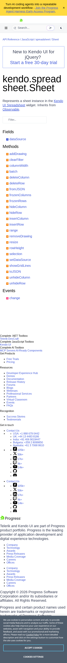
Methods (11, 146)
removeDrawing (20, 236)
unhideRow (17, 283)
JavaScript (27, 39)
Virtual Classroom (17, 399)
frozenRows (18, 201)
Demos (11, 376)
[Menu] (6, 28)
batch (13, 171)
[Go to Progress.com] (10, 519)
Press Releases (16, 553)
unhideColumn (19, 277)
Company (12, 545)
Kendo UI (5, 344)
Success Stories (16, 416)
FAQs (10, 405)
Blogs (10, 387)
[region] (33, 639)
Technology (13, 547)
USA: (26, 433)
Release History (16, 382)
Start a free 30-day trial (33, 62)
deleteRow (17, 183)
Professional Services (19, 393)
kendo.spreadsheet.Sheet (32, 83)
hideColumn (18, 207)
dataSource (17, 139)
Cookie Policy (32, 634)
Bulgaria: (28, 442)
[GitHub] (15, 472)
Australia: (28, 445)
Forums (11, 384)
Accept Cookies (33, 647)
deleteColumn (19, 177)
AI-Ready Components (29, 350)
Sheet (55, 39)
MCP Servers (7, 350)
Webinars (12, 390)
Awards (11, 550)
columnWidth (18, 165)
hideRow (15, 212)
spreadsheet (43, 39)
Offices (10, 562)
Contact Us (13, 430)
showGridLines (20, 265)
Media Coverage (16, 556)
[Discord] (15, 475)
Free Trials (13, 359)
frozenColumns (20, 195)
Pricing (11, 362)
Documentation (15, 379)
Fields (8, 131)
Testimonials (14, 419)
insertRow (16, 224)
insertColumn (18, 218)
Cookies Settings (33, 656)
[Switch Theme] (61, 28)
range (13, 230)
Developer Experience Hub (22, 373)
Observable (11, 109)
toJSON (15, 271)
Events (9, 290)
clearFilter (16, 160)
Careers (11, 559)
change (14, 298)
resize (13, 242)
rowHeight (16, 248)
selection (15, 254)
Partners (11, 396)
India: (26, 439)
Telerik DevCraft (9, 338)
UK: (26, 436)
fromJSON (17, 189)
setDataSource (20, 260)
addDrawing (18, 154)
